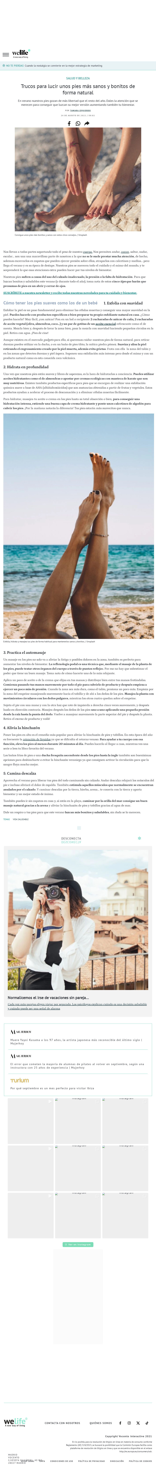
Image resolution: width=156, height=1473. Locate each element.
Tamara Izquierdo (80, 110)
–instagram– (129, 1421)
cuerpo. (87, 252)
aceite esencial (106, 324)
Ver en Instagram (79, 1244)
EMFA (42, 1461)
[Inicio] (21, 57)
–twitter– (138, 1421)
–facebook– (120, 1421)
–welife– (147, 1421)
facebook (69, 123)
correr (125, 252)
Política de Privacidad (91, 1461)
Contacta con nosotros (62, 1423)
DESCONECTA (71, 838)
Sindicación (117, 1461)
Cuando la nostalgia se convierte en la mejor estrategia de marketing (63, 65)
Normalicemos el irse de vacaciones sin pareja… (48, 997)
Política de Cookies (140, 1461)
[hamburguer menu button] (6, 55)
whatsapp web (78, 124)
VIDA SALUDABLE (21, 819)
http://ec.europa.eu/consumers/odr (135, 1451)
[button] (31, 1121)
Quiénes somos (101, 1423)
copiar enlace (87, 124)
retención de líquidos (37, 739)
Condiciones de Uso (61, 1461)
